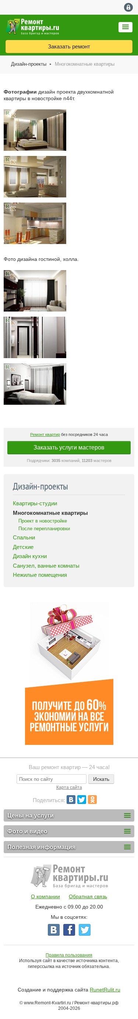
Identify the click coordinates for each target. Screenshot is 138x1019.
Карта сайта (69, 787)
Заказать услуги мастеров (69, 447)
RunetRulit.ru (105, 990)
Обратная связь (88, 896)
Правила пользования (69, 955)
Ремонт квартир (45, 434)
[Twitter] (81, 799)
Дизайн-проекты (28, 64)
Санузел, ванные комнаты (46, 566)
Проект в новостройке (42, 521)
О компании (45, 896)
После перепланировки (44, 528)
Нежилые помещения (40, 575)
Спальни (24, 537)
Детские (23, 547)
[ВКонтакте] (71, 799)
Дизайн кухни (30, 556)
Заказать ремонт (69, 46)
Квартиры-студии (35, 503)
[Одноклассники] (92, 799)
